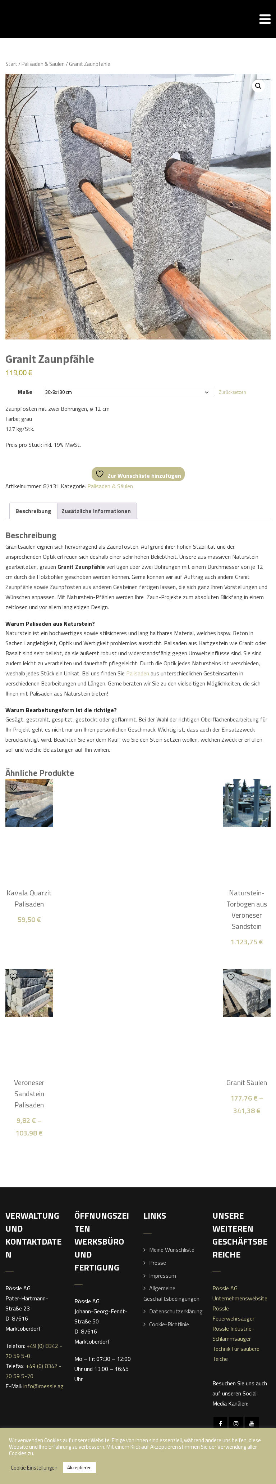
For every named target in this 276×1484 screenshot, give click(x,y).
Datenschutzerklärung (176, 1311)
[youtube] (252, 1423)
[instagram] (236, 1423)
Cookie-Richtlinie (169, 1324)
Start (11, 64)
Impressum (162, 1275)
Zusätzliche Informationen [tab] (96, 511)
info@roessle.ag (43, 1386)
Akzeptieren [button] (79, 1467)
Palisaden (137, 673)
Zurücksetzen (232, 392)
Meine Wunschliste (171, 1249)
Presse (157, 1262)
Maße (25, 391)
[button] (258, 86)
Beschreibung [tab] (33, 511)
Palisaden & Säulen (43, 64)
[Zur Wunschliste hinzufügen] (14, 787)
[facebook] (220, 1423)
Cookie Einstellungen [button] (34, 1468)
